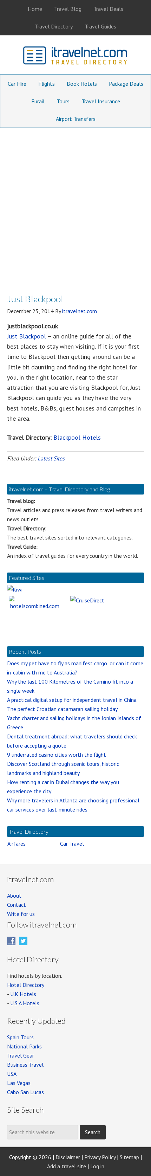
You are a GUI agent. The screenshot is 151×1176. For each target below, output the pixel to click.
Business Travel (25, 1064)
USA (12, 1073)
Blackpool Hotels (77, 437)
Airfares (16, 843)
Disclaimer (67, 1157)
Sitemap (129, 1157)
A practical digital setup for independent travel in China (72, 699)
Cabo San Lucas (25, 1092)
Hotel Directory (25, 984)
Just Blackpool (26, 336)
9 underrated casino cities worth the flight (56, 754)
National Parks (24, 1046)
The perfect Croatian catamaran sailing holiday (62, 708)
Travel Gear (20, 1055)
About (14, 895)
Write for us (21, 913)
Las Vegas (19, 1082)
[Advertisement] (75, 207)
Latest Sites (51, 458)
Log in (97, 1166)
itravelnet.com (75, 57)
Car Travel (72, 843)
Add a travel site (66, 1166)
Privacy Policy (100, 1157)
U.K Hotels (23, 993)
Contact (16, 904)
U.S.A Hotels (24, 1003)
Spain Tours (20, 1037)
